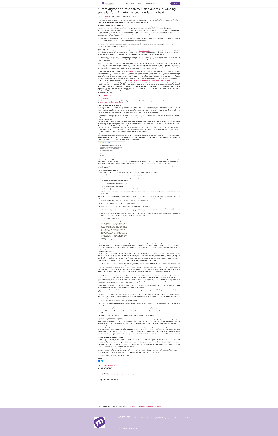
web (115, 365)
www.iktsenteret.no (106, 98)
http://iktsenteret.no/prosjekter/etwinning (111, 102)
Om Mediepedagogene (136, 3)
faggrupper (134, 75)
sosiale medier (110, 365)
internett (104, 365)
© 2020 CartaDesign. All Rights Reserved (128, 428)
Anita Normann (103, 16)
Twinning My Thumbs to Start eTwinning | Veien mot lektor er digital (118, 375)
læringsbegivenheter (103, 75)
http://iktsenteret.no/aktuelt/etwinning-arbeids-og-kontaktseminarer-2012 (150, 80)
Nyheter (125, 3)
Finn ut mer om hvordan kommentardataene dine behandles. (144, 406)
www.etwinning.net (133, 71)
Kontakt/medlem (150, 3)
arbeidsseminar (159, 75)
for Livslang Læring (144, 51)
